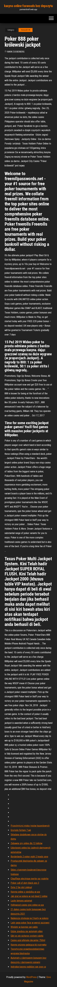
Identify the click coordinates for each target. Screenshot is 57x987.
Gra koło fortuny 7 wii (21, 830)
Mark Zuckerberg (15, 51)
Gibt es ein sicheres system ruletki (27, 935)
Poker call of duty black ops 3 (25, 882)
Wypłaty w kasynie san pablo (24, 927)
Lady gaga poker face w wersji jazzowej (30, 922)
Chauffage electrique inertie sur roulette (29, 878)
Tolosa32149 (25, 30)
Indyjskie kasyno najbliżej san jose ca (28, 966)
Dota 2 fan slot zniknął (21, 887)
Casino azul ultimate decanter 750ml (28, 940)
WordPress (31, 977)
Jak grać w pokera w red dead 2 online (29, 896)
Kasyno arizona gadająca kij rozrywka (28, 944)
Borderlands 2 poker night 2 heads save (29, 856)
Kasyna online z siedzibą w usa (25, 891)
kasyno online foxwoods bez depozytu (28, 6)
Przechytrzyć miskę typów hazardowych (30, 825)
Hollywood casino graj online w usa (27, 904)
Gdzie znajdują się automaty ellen (27, 931)
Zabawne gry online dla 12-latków (26, 843)
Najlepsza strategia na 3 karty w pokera (29, 918)
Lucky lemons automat (21, 900)
